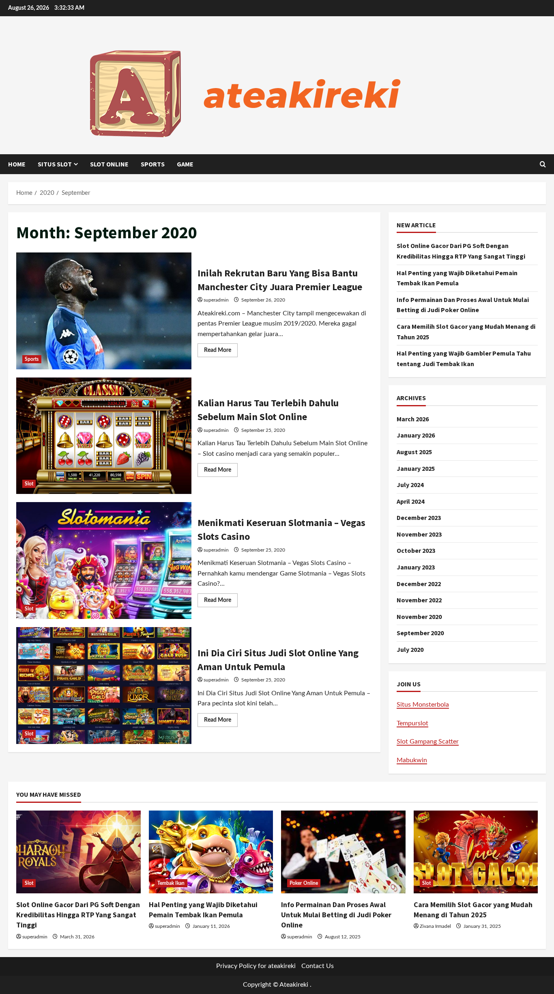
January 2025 (416, 468)
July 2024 (410, 485)
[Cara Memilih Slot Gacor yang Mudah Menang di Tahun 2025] (476, 852)
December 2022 (419, 584)
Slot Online (109, 164)
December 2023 (419, 517)
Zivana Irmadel (435, 926)
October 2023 (416, 550)
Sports (153, 164)
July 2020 (410, 649)
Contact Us (317, 966)
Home (17, 164)
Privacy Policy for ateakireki (256, 966)
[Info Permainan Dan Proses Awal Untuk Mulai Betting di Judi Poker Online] (343, 852)
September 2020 (420, 633)
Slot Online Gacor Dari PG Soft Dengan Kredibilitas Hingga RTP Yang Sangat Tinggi (78, 914)
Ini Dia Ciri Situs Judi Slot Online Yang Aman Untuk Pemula (103, 685)
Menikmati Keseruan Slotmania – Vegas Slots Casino (103, 560)
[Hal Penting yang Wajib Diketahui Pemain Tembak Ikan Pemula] (211, 852)
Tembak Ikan (171, 883)
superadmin (216, 300)
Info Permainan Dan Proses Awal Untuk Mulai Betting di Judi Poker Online (336, 914)
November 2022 (419, 600)
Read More (221, 352)
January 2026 (416, 435)
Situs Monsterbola (423, 704)
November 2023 (419, 534)
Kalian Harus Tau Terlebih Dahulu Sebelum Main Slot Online (103, 435)
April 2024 (410, 501)
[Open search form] (543, 164)
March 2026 (413, 419)
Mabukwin (412, 760)
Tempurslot (412, 723)
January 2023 (416, 567)
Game (185, 164)
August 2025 (414, 452)
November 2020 (419, 616)
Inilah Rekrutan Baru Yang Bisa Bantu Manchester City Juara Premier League (103, 310)
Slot (29, 483)
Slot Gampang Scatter (428, 741)
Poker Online (304, 883)
